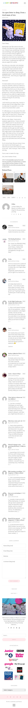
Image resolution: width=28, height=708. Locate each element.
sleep (9, 197)
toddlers (13, 197)
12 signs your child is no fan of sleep (14, 162)
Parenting (4, 10)
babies (4, 197)
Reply (24, 225)
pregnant (5, 74)
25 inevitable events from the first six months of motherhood (12, 160)
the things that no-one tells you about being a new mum (13, 165)
